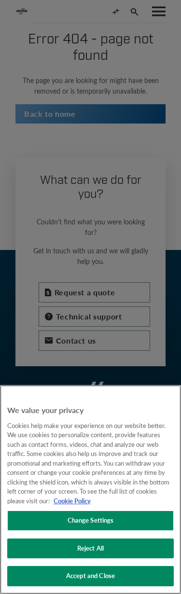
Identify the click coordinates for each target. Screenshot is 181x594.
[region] (90, 489)
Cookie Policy (72, 501)
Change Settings (91, 520)
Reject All (90, 548)
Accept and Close (90, 575)
